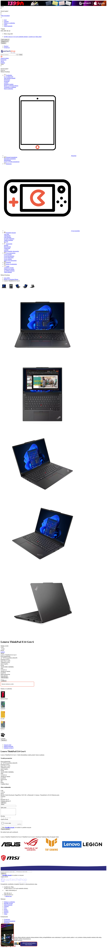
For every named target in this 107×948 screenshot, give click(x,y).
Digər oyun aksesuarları (10, 260)
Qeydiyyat (7, 47)
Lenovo (3, 652)
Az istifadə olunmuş (9, 270)
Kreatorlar (6, 81)
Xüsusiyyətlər (7, 745)
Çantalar (6, 249)
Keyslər (6, 241)
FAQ (5, 20)
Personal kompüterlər (11, 157)
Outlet (7, 266)
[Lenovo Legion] (92, 850)
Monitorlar (9, 164)
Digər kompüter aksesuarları (11, 251)
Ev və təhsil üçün (8, 76)
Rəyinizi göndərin (5, 829)
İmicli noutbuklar (8, 88)
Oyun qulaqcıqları (9, 257)
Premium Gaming (8, 84)
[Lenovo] (72, 850)
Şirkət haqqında (8, 26)
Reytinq (3, 816)
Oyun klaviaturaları (9, 256)
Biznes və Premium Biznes (11, 85)
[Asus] (11, 850)
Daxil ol (6, 46)
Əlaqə (5, 24)
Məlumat (3, 899)
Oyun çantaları (8, 259)
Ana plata (6, 234)
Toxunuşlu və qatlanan (10, 87)
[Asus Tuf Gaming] (51, 850)
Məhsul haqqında (8, 746)
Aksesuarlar (9, 243)
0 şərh (3, 649)
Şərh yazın (3, 807)
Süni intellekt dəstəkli (9, 78)
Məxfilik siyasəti (8, 903)
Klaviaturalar (7, 246)
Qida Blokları (7, 237)
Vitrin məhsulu (8, 272)
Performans (7, 79)
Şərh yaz (3, 802)
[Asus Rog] (31, 850)
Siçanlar (6, 245)
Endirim (6, 911)
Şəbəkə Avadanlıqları (11, 264)
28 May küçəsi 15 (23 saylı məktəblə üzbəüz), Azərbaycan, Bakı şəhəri (22, 36)
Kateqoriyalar (4, 916)
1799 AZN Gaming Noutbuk (28, 944)
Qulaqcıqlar (7, 248)
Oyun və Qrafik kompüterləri (11, 161)
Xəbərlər (6, 21)
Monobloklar (7, 160)
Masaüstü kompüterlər (10, 158)
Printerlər (8, 262)
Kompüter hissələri (11, 232)
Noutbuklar (9, 75)
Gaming (6, 82)
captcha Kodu (4, 819)
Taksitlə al (3, 740)
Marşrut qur (8, 896)
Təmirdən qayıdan (9, 267)
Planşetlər (73, 155)
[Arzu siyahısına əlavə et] (1, 679)
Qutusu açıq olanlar (9, 269)
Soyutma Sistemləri (9, 238)
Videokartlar (7, 235)
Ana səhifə (7, 278)
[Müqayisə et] (3, 679)
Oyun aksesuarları (10, 253)
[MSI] (11, 864)
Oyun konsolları (75, 231)
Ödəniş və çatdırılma (9, 23)
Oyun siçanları (8, 254)
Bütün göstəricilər (5, 674)
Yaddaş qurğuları (8, 240)
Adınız (2, 804)
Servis (5, 909)
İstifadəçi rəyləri (8, 748)
